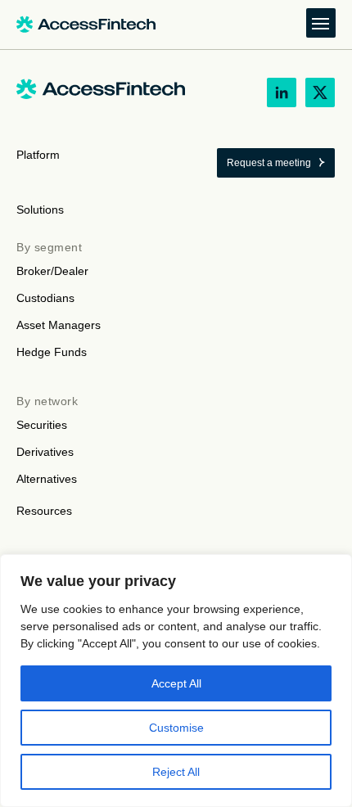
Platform (38, 154)
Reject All (176, 771)
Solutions (40, 209)
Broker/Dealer (52, 270)
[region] (176, 680)
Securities (41, 424)
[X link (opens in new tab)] (320, 92)
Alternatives (46, 478)
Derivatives (45, 451)
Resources (44, 510)
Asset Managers (58, 324)
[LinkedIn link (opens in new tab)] (281, 92)
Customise (176, 727)
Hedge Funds (51, 351)
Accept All (176, 683)
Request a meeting (269, 163)
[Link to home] (86, 24)
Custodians (45, 297)
